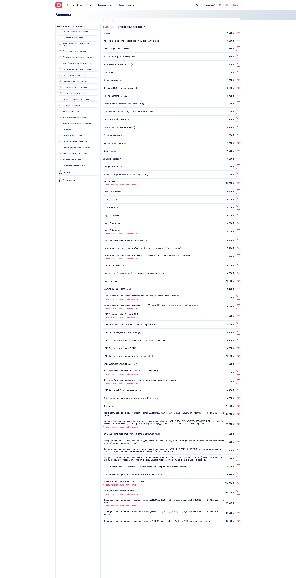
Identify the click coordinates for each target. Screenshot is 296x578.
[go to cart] (226, 5)
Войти (235, 5)
